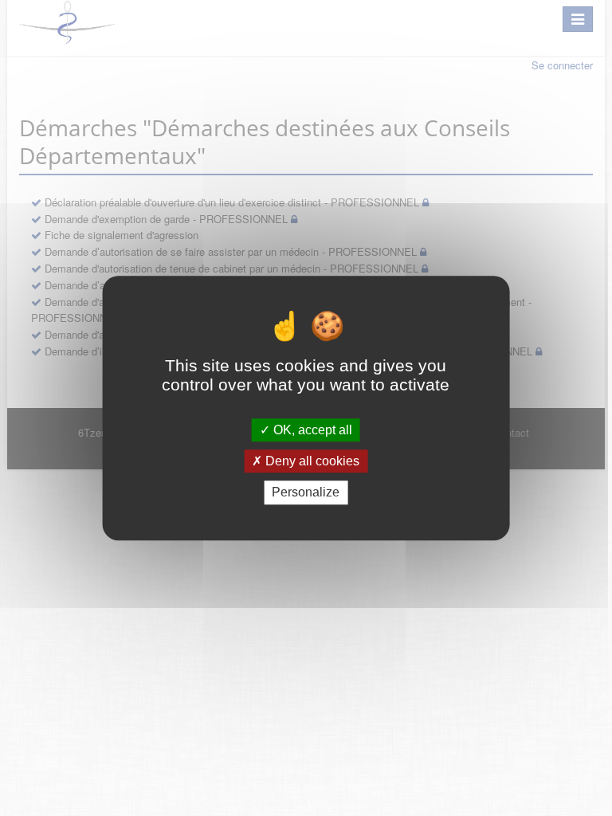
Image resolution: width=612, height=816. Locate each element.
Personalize (305, 493)
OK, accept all (311, 430)
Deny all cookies (310, 461)
